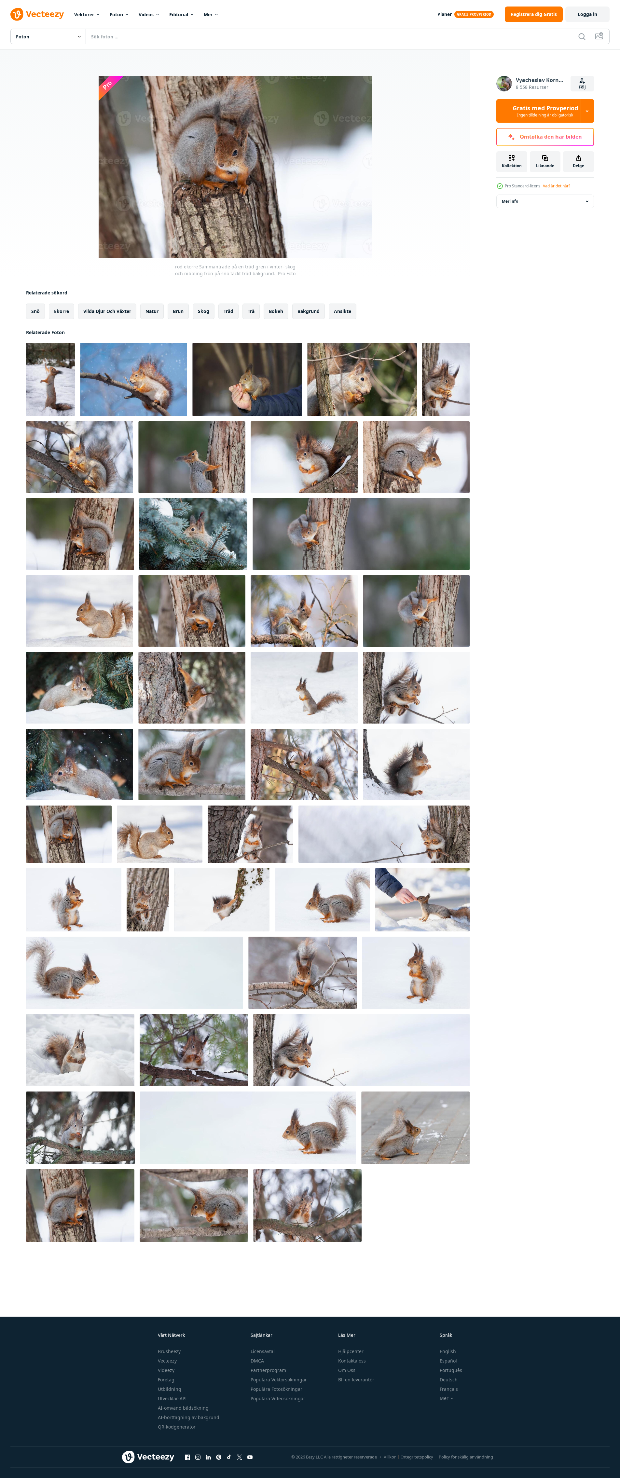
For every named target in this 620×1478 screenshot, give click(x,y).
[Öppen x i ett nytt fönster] (239, 1456)
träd (228, 311)
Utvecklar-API (172, 1398)
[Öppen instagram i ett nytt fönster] (197, 1456)
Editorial (178, 14)
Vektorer (84, 14)
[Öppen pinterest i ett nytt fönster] (218, 1456)
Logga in (587, 14)
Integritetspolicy (417, 1457)
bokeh (276, 311)
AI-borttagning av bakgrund (188, 1417)
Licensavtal (263, 1351)
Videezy (166, 1370)
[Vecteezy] (37, 14)
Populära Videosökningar (278, 1398)
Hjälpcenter (351, 1351)
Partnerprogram (268, 1370)
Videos (146, 14)
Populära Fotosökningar (276, 1389)
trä (251, 311)
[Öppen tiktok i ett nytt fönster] (229, 1456)
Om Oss (346, 1370)
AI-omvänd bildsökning (183, 1408)
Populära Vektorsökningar (279, 1379)
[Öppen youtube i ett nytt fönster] (250, 1456)
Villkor (390, 1457)
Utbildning (169, 1389)
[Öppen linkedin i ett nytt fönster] (208, 1456)
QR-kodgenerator (177, 1427)
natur (151, 311)
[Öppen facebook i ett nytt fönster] (187, 1456)
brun (178, 311)
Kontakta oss (352, 1361)
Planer (444, 14)
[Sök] (582, 36)
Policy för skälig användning (466, 1457)
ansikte (342, 311)
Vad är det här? (556, 186)
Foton (116, 14)
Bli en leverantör (356, 1379)
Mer (208, 14)
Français (449, 1389)
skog (203, 311)
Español (448, 1361)
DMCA (257, 1361)
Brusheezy (169, 1351)
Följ (582, 87)
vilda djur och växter (107, 311)
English (448, 1351)
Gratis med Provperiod (545, 111)
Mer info (510, 201)
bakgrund (308, 311)
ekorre (61, 311)
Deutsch (449, 1379)
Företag (166, 1379)
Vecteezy (167, 1361)
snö (35, 311)
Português (451, 1370)
